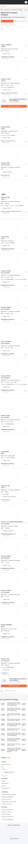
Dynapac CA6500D (6, 307)
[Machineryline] (1, 10)
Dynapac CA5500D (6, 556)
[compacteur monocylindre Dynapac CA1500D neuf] (14, 581)
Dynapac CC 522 (3, 744)
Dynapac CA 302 (3, 724)
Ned (5, 775)
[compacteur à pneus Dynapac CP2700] (14, 117)
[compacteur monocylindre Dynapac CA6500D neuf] (14, 298)
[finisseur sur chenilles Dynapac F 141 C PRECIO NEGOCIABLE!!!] (14, 512)
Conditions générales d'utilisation (9, 794)
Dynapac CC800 (5, 163)
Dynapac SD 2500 (3, 720)
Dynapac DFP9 (5, 451)
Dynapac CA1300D (6, 271)
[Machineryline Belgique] (9, 2)
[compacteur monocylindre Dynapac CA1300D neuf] (14, 261)
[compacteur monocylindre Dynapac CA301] (14, 649)
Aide (3, 766)
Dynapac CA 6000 (3, 750)
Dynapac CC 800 (5, 197)
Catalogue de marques (7, 804)
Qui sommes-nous (6, 764)
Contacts (4, 769)
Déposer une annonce (14, 106)
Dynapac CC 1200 (3, 734)
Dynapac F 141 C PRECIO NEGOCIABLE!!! (12, 521)
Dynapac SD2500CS (6, 44)
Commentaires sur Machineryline (9, 801)
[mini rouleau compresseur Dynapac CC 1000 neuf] (14, 69)
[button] (26, 2)
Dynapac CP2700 (5, 127)
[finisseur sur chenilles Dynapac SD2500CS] (14, 35)
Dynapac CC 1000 (5, 79)
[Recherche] (26, 6)
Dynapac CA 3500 (3, 729)
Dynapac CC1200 (5, 415)
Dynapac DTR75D (5, 376)
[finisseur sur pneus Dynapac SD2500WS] (14, 615)
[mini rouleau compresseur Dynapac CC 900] (14, 476)
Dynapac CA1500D (6, 590)
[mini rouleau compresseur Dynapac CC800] (14, 153)
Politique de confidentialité (7, 796)
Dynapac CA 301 (3, 704)
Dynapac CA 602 (3, 740)
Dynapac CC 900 (5, 485)
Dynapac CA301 (5, 659)
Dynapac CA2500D (6, 341)
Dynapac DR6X (5, 236)
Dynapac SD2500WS (6, 624)
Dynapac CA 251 (3, 709)
